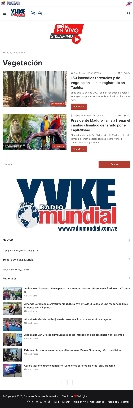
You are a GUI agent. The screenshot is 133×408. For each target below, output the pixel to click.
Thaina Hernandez (82, 115)
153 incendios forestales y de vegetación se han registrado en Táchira (98, 83)
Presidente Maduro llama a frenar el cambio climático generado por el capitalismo (100, 125)
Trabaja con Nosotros (118, 401)
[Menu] (4, 14)
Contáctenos (97, 401)
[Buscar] (128, 14)
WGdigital (82, 396)
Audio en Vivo (80, 401)
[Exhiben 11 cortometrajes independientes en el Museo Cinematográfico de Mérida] (12, 355)
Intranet (66, 401)
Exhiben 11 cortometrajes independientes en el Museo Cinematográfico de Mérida (72, 350)
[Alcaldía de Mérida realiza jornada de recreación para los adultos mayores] (12, 324)
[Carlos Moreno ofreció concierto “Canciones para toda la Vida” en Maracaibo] (12, 370)
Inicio (8, 52)
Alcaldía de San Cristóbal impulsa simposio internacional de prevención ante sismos (74, 334)
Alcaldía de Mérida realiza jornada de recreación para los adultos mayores (68, 319)
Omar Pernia (79, 73)
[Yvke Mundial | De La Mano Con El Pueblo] (27, 13)
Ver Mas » (78, 106)
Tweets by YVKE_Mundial (16, 269)
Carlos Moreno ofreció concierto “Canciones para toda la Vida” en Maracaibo (69, 365)
